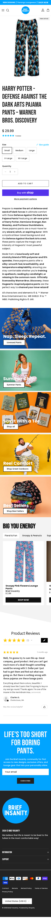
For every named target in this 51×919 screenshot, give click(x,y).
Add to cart (25, 183)
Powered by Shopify (27, 908)
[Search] (9, 10)
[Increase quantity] (15, 172)
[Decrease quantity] (4, 172)
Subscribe (25, 781)
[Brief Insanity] (25, 10)
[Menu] (3, 10)
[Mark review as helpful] (44, 707)
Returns (15, 888)
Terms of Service (41, 888)
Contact (5, 888)
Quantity (6, 166)
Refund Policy (26, 888)
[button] (31, 640)
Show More (36, 692)
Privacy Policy (7, 892)
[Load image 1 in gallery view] (25, 50)
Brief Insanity (13, 908)
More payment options (25, 199)
